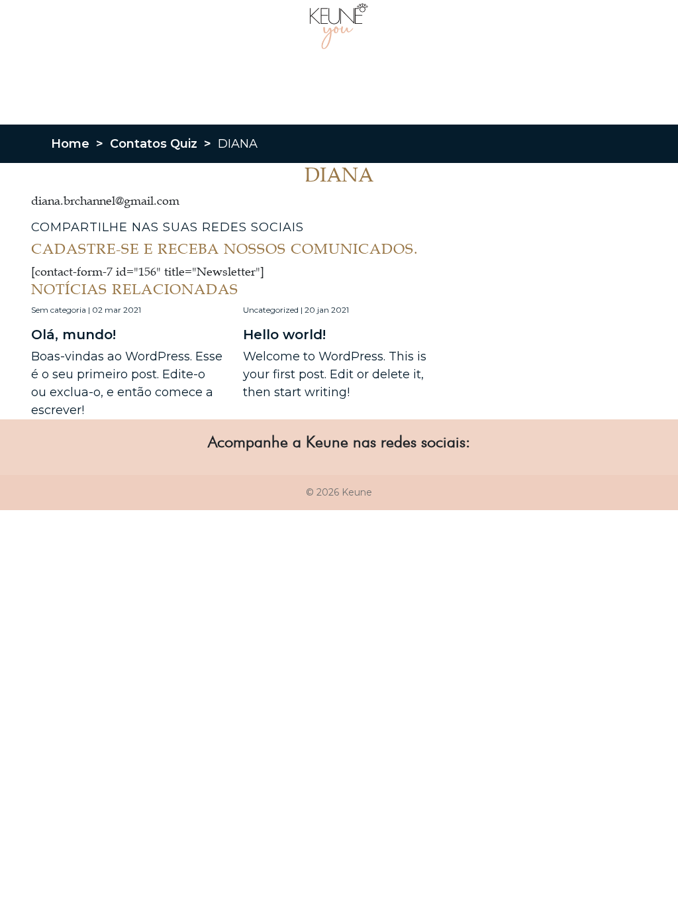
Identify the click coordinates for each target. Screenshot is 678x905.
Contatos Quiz (153, 143)
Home (70, 143)
